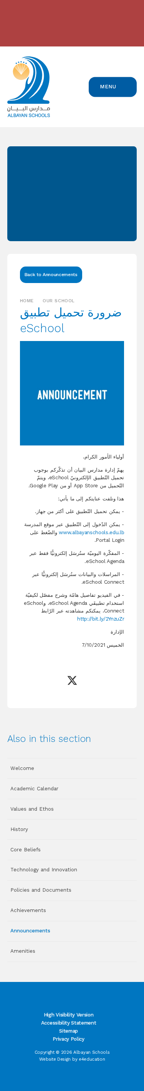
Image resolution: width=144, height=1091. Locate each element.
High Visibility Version (68, 1015)
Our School (59, 300)
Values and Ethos (32, 809)
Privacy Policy (68, 1039)
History (19, 829)
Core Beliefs (25, 850)
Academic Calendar (34, 788)
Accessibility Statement (68, 1023)
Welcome (22, 768)
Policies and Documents (40, 890)
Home (27, 300)
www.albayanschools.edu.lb (91, 532)
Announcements (30, 931)
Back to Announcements (51, 274)
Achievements (28, 910)
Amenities (22, 951)
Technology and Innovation (43, 869)
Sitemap (68, 1031)
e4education (92, 1059)
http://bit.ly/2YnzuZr (100, 619)
